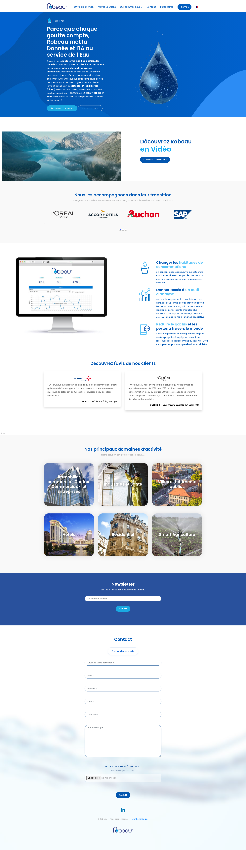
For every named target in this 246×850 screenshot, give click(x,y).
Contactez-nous (90, 108)
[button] (120, 230)
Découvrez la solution (62, 108)
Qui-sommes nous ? (131, 7)
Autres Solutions (107, 7)
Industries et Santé (127, 473)
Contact (151, 7)
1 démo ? (184, 7)
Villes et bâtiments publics (181, 475)
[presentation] (44, 224)
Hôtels (73, 523)
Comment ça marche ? (155, 159)
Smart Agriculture (181, 523)
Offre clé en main (84, 7)
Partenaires (166, 7)
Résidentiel (127, 523)
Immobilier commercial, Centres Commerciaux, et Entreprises (73, 477)
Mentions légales (140, 819)
